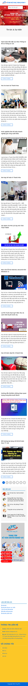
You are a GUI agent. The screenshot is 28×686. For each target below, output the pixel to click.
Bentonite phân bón (6, 613)
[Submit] (24, 7)
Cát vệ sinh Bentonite (7, 609)
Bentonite (3, 605)
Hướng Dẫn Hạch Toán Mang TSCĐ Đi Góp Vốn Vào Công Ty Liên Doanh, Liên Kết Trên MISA (15, 499)
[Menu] (5, 7)
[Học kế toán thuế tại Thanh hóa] (14, 3)
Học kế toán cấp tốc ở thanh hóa (12, 353)
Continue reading (7, 78)
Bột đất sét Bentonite (7, 611)
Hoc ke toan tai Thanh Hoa (10, 85)
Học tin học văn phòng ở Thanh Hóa (15, 505)
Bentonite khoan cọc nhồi (8, 607)
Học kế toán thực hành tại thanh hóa (15, 493)
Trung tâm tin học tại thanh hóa (15, 509)
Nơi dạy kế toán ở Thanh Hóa (11, 177)
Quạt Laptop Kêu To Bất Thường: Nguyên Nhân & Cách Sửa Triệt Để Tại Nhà (16, 516)
